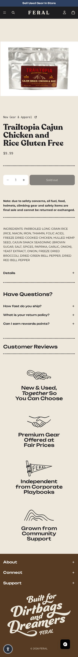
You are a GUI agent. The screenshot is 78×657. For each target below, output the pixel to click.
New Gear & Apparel (18, 117)
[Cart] (73, 12)
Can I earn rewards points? (26, 323)
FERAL (43, 648)
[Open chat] (65, 644)
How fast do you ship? (22, 306)
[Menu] (4, 12)
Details (9, 273)
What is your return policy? (26, 315)
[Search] (13, 12)
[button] (8, 649)
